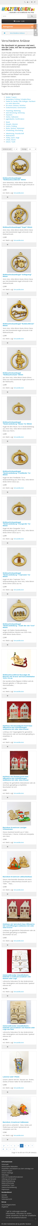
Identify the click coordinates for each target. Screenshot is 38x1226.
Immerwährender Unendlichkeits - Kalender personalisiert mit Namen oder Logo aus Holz (19, 1027)
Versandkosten (19, 193)
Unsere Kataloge (7, 1173)
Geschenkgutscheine (9, 1205)
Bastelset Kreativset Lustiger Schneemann (14, 828)
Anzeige (24, 149)
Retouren (5, 1197)
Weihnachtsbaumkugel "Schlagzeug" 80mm (17, 275)
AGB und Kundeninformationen (12, 1177)
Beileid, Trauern (11, 97)
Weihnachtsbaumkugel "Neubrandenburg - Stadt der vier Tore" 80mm (19, 625)
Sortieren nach (7, 149)
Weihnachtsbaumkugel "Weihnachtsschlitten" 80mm (14, 179)
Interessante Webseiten (10, 1166)
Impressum (5, 1189)
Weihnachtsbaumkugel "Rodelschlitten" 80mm (18, 324)
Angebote (5, 1207)
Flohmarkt (5, 1164)
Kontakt (4, 1195)
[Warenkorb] (31, 2)
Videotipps (5, 1175)
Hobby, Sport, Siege (12, 138)
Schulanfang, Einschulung (14, 130)
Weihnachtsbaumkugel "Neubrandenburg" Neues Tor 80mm (17, 423)
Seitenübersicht (7, 1199)
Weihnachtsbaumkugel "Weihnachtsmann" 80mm (13, 374)
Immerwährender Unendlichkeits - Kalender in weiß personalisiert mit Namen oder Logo (17, 976)
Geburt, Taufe (10, 142)
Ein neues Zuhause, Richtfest (16, 105)
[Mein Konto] (28, 2)
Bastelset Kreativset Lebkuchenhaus (17, 877)
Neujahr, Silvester (12, 124)
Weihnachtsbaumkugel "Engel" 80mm (17, 227)
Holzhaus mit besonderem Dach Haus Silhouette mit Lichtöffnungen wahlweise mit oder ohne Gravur (17, 727)
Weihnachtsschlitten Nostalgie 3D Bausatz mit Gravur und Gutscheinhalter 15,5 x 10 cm (19, 676)
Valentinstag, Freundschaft (15, 133)
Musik (8, 122)
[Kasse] (34, 2)
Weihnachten (10, 136)
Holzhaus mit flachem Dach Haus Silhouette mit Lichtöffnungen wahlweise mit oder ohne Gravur (16, 778)
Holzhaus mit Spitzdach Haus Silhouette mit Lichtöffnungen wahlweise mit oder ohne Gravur (19, 925)
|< (4, 1146)
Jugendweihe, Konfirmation (15, 119)
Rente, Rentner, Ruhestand (15, 128)
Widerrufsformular (8, 1183)
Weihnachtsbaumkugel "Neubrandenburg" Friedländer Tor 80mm (17, 473)
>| (14, 1149)
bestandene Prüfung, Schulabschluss (18, 99)
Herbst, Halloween (12, 117)
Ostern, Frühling (11, 126)
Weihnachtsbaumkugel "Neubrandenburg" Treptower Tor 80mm (16, 574)
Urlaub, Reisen (11, 140)
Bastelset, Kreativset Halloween (15, 1122)
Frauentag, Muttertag (13, 111)
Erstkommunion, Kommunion (16, 108)
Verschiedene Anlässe (17, 33)
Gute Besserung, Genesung (15, 113)
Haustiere (9, 115)
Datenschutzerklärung (9, 1187)
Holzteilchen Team (8, 1185)
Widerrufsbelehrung (8, 1181)
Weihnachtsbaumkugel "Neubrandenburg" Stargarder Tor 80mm (17, 524)
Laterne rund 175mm (11, 1077)
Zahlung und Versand (9, 1179)
